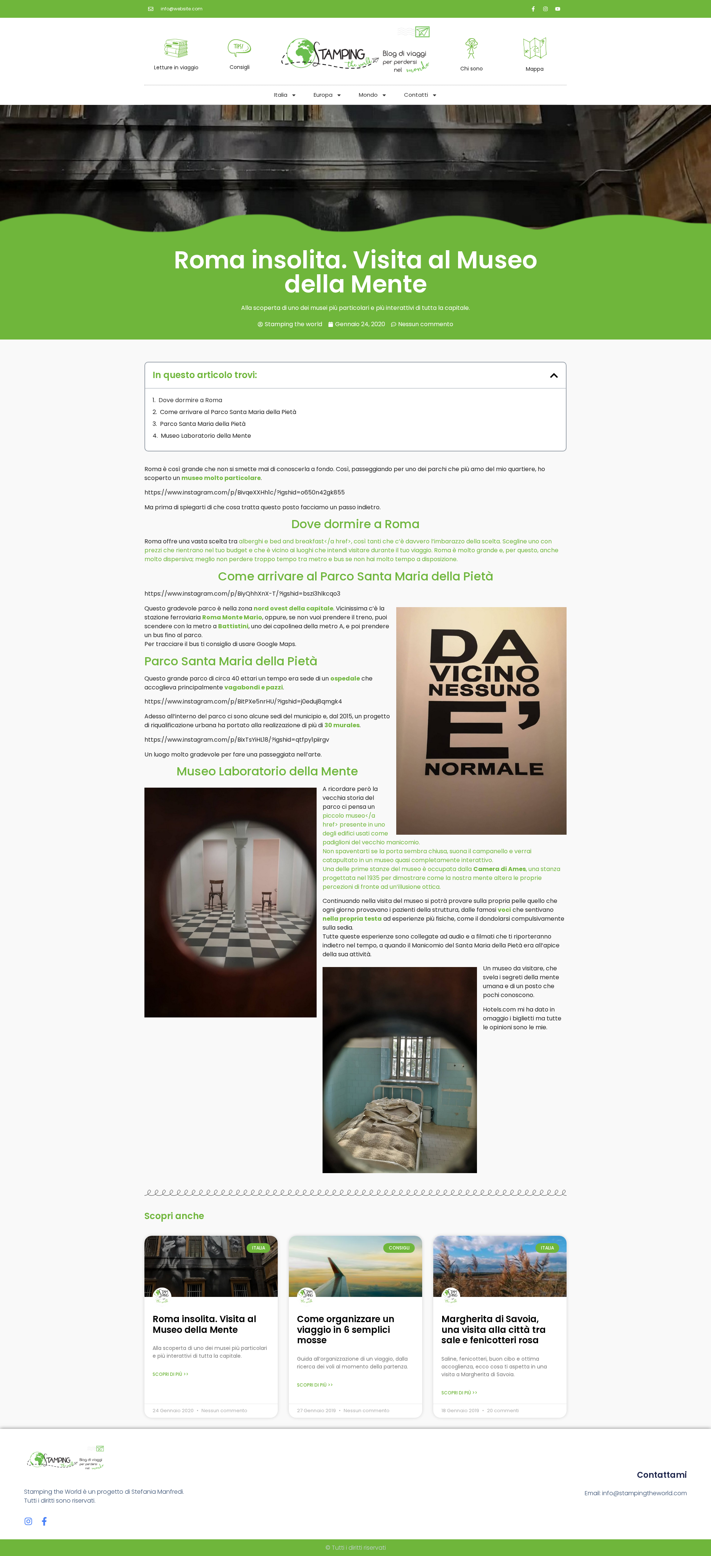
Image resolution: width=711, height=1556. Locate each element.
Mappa (535, 69)
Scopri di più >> (170, 1374)
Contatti (416, 95)
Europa (323, 95)
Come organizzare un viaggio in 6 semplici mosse (345, 1330)
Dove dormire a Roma (190, 400)
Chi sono (471, 68)
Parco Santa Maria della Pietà (203, 424)
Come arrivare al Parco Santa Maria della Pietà (228, 412)
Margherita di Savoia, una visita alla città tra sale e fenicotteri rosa (493, 1330)
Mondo (368, 95)
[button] (554, 375)
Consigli (240, 67)
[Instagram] (28, 1521)
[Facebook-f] (44, 1521)
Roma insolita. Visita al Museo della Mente (204, 1324)
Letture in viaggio (176, 67)
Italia (280, 95)
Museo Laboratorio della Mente (206, 435)
